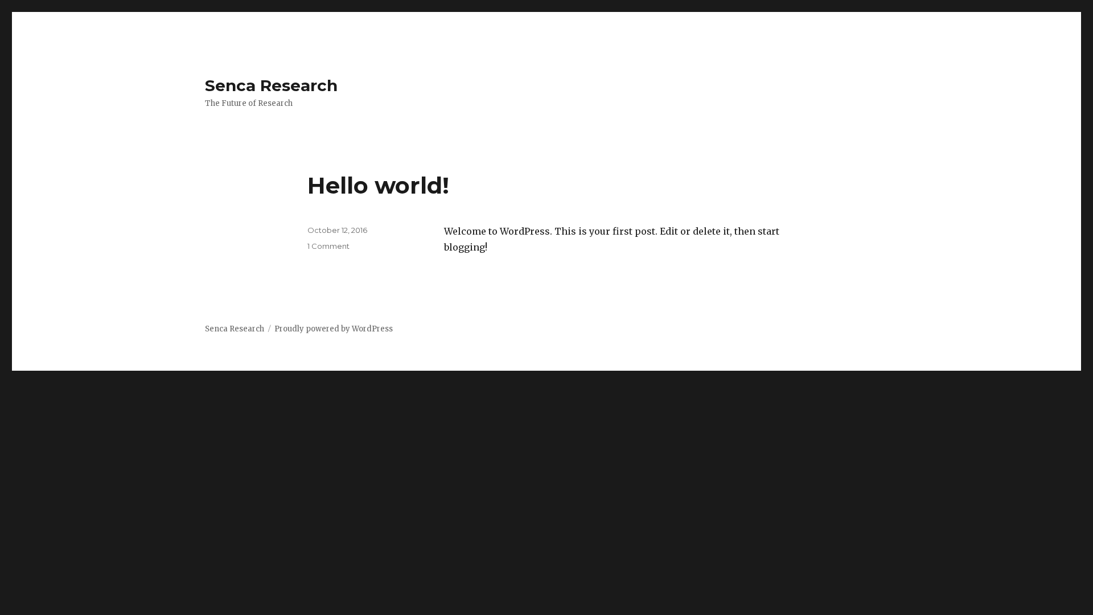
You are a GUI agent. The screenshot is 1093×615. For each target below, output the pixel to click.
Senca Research (271, 85)
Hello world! (378, 185)
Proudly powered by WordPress (333, 329)
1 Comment (328, 246)
